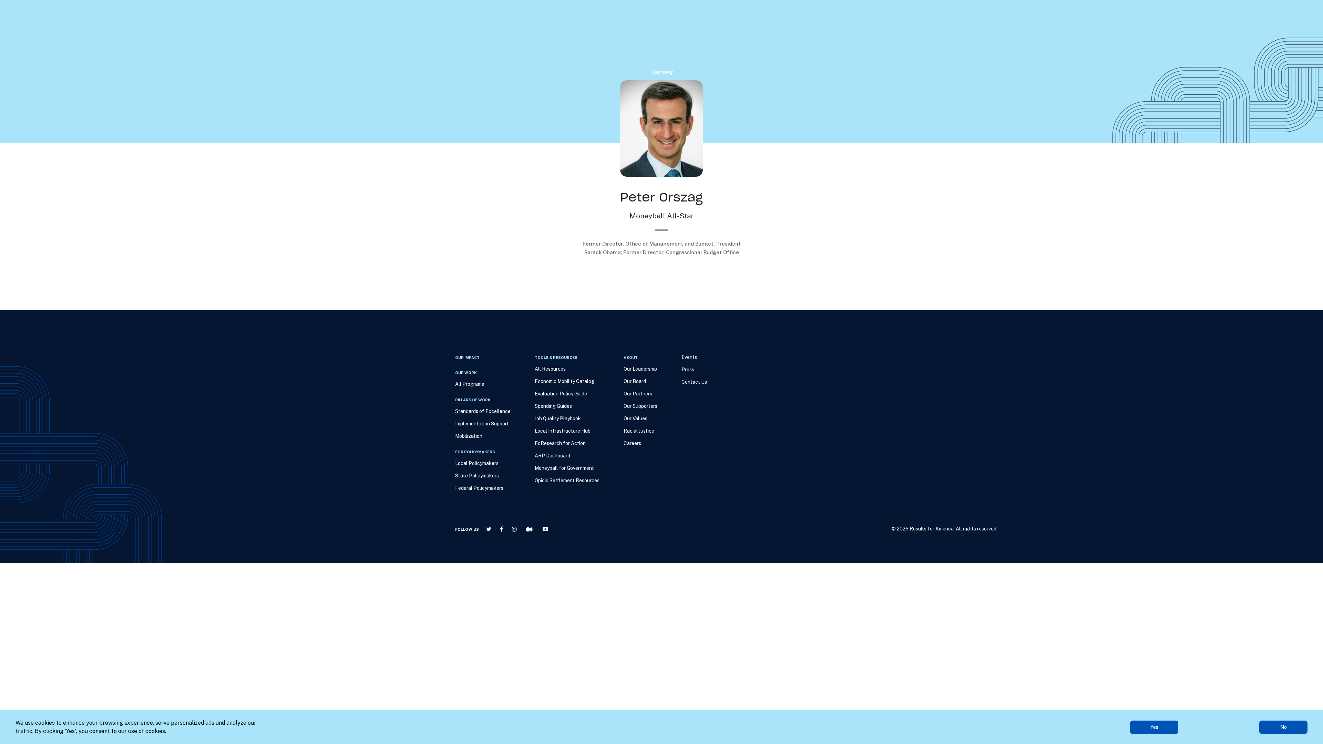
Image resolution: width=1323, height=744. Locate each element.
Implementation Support (482, 423)
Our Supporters (640, 406)
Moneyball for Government (564, 468)
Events (723, 41)
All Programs (469, 384)
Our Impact (564, 41)
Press (753, 41)
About (693, 41)
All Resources (550, 369)
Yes (1154, 727)
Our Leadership (640, 369)
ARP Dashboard (552, 455)
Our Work (599, 41)
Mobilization (468, 436)
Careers (632, 443)
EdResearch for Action (560, 443)
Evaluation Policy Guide (561, 393)
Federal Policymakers (479, 488)
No (1283, 727)
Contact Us (694, 382)
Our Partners (638, 393)
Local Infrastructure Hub (563, 431)
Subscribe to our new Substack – (226, 10)
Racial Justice (639, 431)
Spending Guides (553, 406)
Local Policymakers (477, 463)
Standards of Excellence (483, 411)
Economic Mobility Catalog (564, 381)
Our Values (635, 418)
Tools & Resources (648, 41)
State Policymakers (477, 475)
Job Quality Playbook (558, 418)
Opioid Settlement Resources (567, 480)
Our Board (635, 381)
